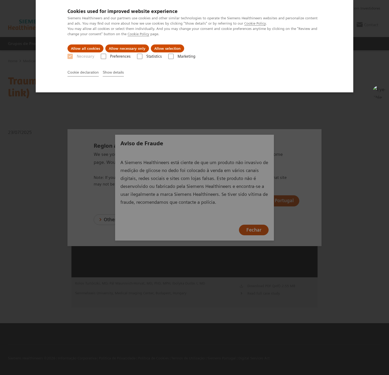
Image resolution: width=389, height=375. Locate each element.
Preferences (120, 56)
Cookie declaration (83, 72)
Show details (113, 72)
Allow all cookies (85, 48)
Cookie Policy (255, 23)
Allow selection (167, 48)
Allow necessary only (127, 48)
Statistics (154, 56)
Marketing (186, 56)
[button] (379, 92)
